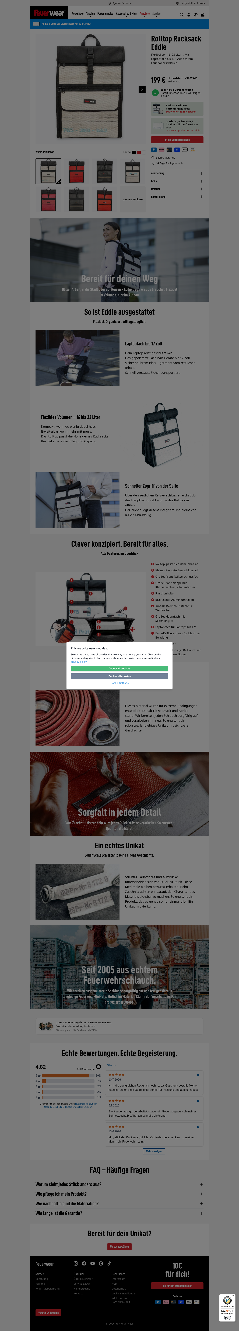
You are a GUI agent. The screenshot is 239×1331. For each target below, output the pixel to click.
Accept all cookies (119, 668)
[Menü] (233, 1296)
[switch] (227, 1318)
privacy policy (79, 661)
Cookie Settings (120, 682)
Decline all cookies (119, 676)
